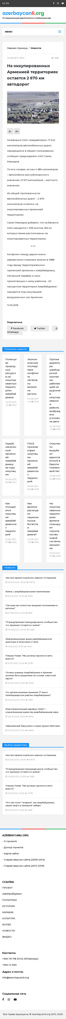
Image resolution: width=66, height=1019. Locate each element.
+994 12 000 (9, 964)
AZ (3, 3)
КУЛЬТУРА (8, 918)
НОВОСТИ (8, 930)
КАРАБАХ (8, 912)
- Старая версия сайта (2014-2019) (23, 865)
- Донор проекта (12, 847)
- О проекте (9, 841)
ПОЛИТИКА (9, 899)
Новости (36, 48)
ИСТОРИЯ (8, 906)
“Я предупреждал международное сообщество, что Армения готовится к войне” (32, 773)
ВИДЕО (7, 936)
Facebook (18, 328)
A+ (17, 131)
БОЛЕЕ (6, 924)
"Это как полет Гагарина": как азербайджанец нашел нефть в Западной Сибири (30, 806)
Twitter (40, 328)
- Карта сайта (10, 853)
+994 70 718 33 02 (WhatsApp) (20, 958)
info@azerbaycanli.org (15, 977)
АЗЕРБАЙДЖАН (12, 893)
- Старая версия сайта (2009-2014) (23, 859)
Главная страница (17, 48)
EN (7, 3)
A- (10, 131)
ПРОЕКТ (7, 887)
